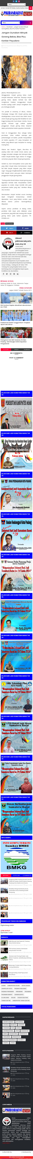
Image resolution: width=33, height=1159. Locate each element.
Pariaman (19, 991)
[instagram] (19, 1)
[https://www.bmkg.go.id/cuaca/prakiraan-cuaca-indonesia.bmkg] (7, 932)
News (5, 1034)
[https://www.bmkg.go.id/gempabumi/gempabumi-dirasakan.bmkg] (16, 856)
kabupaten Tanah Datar (21, 1000)
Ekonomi (21, 1025)
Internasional (8, 1031)
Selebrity (21, 1040)
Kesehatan (10, 27)
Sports (5, 1043)
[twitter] (16, 1)
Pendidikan (16, 1037)
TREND (13, 1043)
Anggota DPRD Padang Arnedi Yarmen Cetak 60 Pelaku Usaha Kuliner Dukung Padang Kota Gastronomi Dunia (20, 881)
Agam (3, 985)
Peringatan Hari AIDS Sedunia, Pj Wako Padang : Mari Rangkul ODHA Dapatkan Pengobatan (14, 342)
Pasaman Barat (7, 994)
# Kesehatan (9, 223)
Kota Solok (26, 985)
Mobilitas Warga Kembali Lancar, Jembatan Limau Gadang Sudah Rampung (18, 890)
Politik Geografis (9, 1040)
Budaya (13, 1025)
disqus (16, 349)
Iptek (17, 1031)
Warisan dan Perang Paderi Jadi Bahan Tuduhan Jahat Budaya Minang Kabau (20, 957)
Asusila (6, 1025)
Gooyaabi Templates (16, 1155)
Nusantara (13, 1034)
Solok (13, 997)
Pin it (11, 233)
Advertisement (8, 1022)
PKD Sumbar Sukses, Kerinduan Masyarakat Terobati (18, 949)
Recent (6, 875)
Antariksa (19, 1022)
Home (3, 27)
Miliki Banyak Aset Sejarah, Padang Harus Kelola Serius (19, 942)
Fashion (6, 1028)
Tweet (11, 228)
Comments (27, 875)
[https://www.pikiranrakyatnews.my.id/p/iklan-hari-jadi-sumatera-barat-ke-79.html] (16, 818)
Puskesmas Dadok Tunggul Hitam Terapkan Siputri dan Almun (15, 323)
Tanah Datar (6, 1000)
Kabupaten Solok (14, 985)
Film (12, 1028)
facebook (27, 349)
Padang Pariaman (8, 991)
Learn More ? (6, 1143)
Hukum (18, 1028)
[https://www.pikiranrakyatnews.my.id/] (16, 1110)
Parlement (7, 1037)
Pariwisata (23, 1034)
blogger (5, 349)
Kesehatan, (5, 47)
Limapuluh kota (7, 988)
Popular (16, 875)
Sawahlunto (19, 994)
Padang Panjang (20, 988)
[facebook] (14, 1)
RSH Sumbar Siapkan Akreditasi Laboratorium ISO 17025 (16, 306)
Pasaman (28, 991)
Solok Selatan (23, 997)
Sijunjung (5, 997)
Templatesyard (16, 1152)
